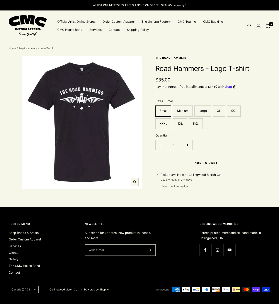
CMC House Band (69, 29)
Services (95, 29)
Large (203, 110)
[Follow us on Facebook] (205, 250)
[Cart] (268, 26)
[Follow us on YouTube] (229, 250)
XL (219, 110)
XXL (233, 110)
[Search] (249, 26)
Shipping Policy (138, 29)
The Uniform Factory (156, 21)
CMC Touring (187, 21)
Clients (13, 252)
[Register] (149, 250)
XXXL (163, 123)
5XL (196, 123)
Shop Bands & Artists (24, 233)
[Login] (258, 26)
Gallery (14, 259)
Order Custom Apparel (118, 21)
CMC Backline (213, 21)
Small (163, 110)
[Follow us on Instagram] (217, 250)
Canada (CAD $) (22, 289)
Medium (183, 110)
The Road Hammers (171, 57)
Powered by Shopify (96, 289)
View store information (174, 186)
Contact (114, 29)
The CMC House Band (24, 266)
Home (12, 48)
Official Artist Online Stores (76, 21)
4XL (180, 123)
